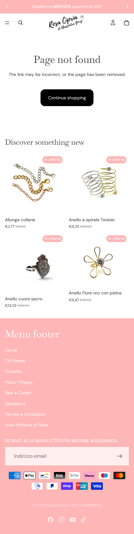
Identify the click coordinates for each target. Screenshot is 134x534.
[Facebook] (50, 519)
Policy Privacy (19, 382)
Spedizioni (15, 403)
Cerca (11, 350)
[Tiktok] (83, 519)
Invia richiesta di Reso (26, 425)
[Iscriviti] (119, 456)
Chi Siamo (15, 360)
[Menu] (7, 23)
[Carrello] (126, 23)
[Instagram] (61, 519)
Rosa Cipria (57, 505)
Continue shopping (67, 98)
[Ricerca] (20, 23)
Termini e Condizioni (25, 414)
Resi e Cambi (18, 393)
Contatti (13, 371)
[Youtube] (72, 519)
